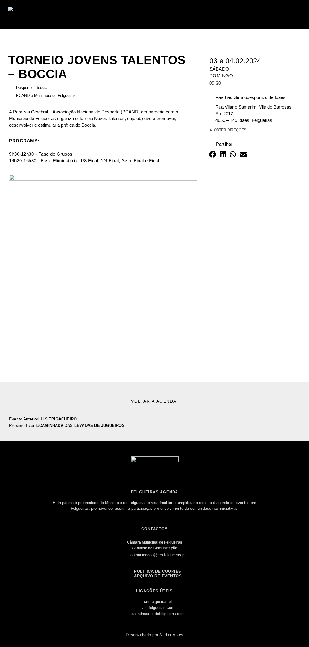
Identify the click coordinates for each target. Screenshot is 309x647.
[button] (298, 14)
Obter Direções (227, 130)
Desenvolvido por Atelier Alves (154, 635)
